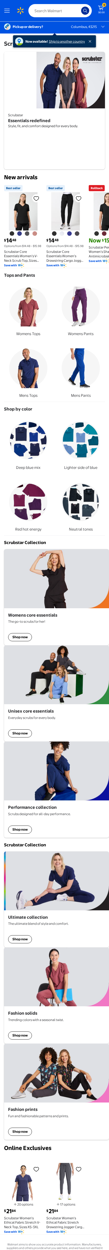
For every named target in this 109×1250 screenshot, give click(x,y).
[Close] (91, 41)
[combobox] (60, 10)
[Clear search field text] (79, 10)
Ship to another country (67, 41)
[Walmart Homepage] (20, 11)
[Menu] (8, 11)
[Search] (85, 11)
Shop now (20, 637)
